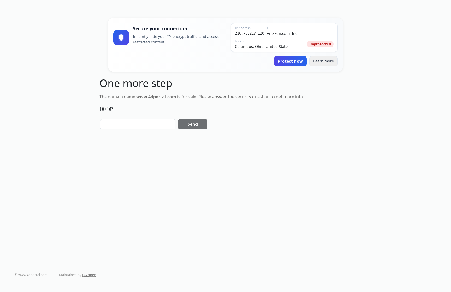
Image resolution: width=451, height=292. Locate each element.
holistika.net (179, 274)
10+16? (106, 109)
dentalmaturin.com (117, 274)
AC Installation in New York (283, 274)
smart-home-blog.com (238, 274)
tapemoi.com (205, 274)
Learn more (323, 61)
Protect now (290, 61)
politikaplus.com (151, 274)
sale (192, 97)
